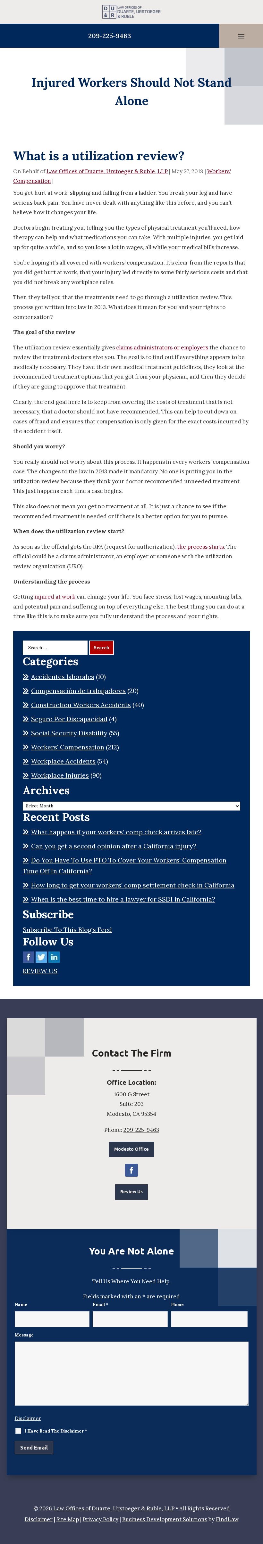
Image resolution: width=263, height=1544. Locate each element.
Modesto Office (131, 1149)
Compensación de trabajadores (78, 691)
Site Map (67, 1519)
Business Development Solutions (164, 1519)
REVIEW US (40, 971)
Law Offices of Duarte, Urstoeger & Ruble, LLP (107, 171)
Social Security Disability (69, 733)
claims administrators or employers (162, 347)
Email (100, 1304)
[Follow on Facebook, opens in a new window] (131, 1170)
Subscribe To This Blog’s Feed (67, 930)
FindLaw (227, 1519)
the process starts (200, 546)
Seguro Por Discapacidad (69, 719)
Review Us (131, 1191)
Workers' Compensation (67, 747)
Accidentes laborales (62, 677)
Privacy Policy (100, 1519)
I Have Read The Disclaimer (55, 1431)
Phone (177, 1304)
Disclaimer (28, 1418)
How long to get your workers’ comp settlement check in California (132, 885)
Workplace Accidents (63, 761)
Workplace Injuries (60, 775)
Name (21, 1304)
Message (24, 1335)
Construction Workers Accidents (81, 705)
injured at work (55, 596)
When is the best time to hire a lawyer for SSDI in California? (123, 899)
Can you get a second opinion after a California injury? (113, 846)
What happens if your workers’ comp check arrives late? (116, 832)
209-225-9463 (109, 36)
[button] (241, 36)
